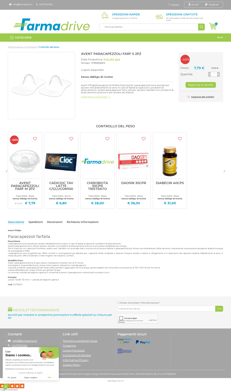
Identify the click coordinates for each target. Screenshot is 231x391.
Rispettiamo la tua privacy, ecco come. (19, 369)
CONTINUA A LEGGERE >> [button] (95, 97)
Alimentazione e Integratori (22, 47)
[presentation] (6, 171)
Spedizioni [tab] (35, 222)
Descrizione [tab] (16, 222)
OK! (49, 377)
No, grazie (12, 377)
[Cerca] (201, 27)
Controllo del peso (115, 126)
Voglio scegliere (30, 377)
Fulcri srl (120, 381)
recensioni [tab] (54, 222)
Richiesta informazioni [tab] (82, 222)
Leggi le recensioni (9, 389)
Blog (220, 37)
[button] (5, 386)
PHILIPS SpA (111, 59)
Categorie (23, 37)
